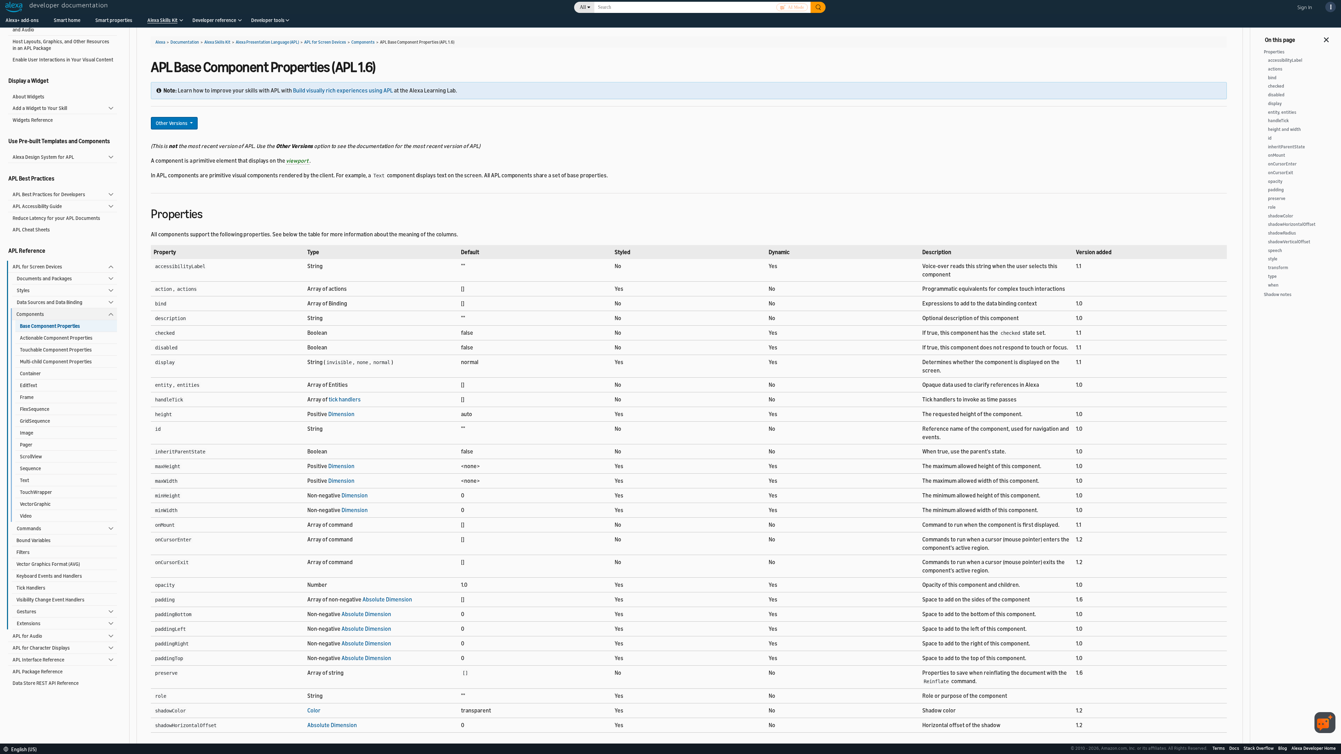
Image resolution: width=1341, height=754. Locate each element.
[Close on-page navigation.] (1326, 38)
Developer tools (268, 20)
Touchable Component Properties (56, 350)
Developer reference (214, 20)
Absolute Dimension (387, 599)
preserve (1276, 198)
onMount (1276, 155)
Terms (1219, 748)
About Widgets (28, 96)
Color (314, 710)
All (583, 7)
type (1272, 276)
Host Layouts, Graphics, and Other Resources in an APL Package (61, 44)
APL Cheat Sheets (31, 229)
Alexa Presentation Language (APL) (267, 42)
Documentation (184, 42)
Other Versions (172, 123)
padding (1276, 189)
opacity (1275, 181)
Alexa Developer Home (1313, 748)
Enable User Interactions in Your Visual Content (63, 59)
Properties (1274, 51)
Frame (27, 397)
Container (30, 373)
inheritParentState (1286, 146)
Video (26, 516)
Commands (29, 528)
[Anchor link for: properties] (209, 213)
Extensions (29, 623)
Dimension (341, 414)
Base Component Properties (50, 326)
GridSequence (35, 421)
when (1273, 285)
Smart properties (113, 20)
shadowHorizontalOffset (1292, 224)
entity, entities (1282, 112)
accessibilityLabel (1285, 60)
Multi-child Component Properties (56, 361)
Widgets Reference (33, 120)
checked (1276, 86)
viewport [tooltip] (297, 160)
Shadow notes (1277, 294)
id (1270, 138)
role (1272, 207)
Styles (23, 290)
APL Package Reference (38, 671)
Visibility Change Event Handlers (50, 600)
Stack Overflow (1259, 748)
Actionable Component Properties (56, 338)
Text (24, 480)
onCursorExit (1280, 172)
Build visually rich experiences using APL (343, 90)
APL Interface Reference (38, 660)
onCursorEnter (1282, 164)
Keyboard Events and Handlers (49, 576)
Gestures (26, 611)
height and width (1284, 129)
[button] (162, 22)
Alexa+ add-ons (22, 20)
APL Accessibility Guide (37, 206)
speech (1275, 250)
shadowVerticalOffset (1289, 241)
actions (1275, 69)
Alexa (160, 42)
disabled (1276, 94)
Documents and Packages (44, 278)
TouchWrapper (36, 492)
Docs (1234, 748)
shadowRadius (1282, 233)
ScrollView (31, 456)
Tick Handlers (30, 588)
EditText (28, 385)
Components (30, 314)
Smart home (67, 20)
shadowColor (1280, 216)
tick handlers (345, 399)
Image (26, 433)
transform (1278, 267)
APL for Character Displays (41, 648)
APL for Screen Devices (37, 266)
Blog (1283, 748)
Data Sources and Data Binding (49, 302)
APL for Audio (27, 636)
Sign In (1304, 7)
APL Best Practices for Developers (49, 194)
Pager (26, 445)
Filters (23, 552)
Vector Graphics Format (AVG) (48, 564)
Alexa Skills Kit (162, 20)
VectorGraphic (35, 504)
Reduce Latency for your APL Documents (56, 218)
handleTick (1278, 120)
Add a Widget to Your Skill (40, 108)
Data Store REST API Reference (46, 683)
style (1272, 258)
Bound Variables (33, 540)
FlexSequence (34, 409)
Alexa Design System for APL (43, 157)
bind (1272, 77)
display (1275, 103)
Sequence (30, 468)
